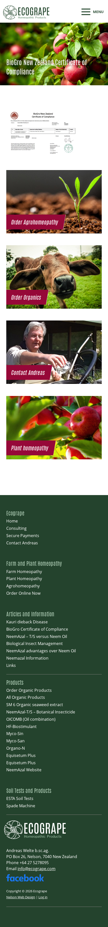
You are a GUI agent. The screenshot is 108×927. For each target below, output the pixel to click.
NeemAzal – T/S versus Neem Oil (36, 636)
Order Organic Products (29, 690)
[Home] (36, 838)
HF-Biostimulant (21, 726)
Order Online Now (23, 593)
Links (11, 665)
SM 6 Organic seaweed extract (34, 704)
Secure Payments (22, 535)
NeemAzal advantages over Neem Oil (41, 651)
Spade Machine (20, 806)
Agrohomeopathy (23, 586)
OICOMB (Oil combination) (31, 719)
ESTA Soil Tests (19, 798)
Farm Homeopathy (24, 571)
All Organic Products (25, 697)
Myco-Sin (14, 733)
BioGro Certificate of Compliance (37, 629)
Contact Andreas (22, 543)
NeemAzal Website (23, 770)
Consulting (16, 528)
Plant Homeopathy (24, 578)
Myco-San (15, 741)
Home (12, 521)
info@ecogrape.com (37, 868)
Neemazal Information (27, 658)
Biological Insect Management (34, 643)
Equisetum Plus (21, 755)
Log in (42, 897)
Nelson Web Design (20, 897)
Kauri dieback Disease (27, 622)
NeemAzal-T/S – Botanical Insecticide (40, 712)
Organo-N (15, 748)
